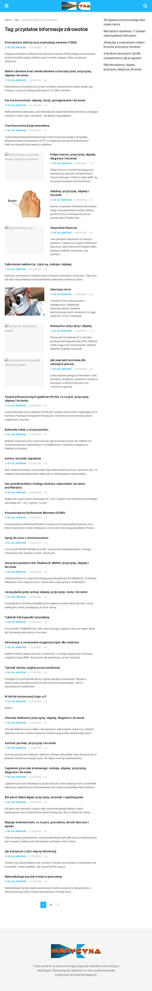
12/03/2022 (35, 856)
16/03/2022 (35, 701)
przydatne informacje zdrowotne (39, 20)
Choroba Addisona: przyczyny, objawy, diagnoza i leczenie (44, 718)
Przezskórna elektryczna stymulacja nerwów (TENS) (41, 42)
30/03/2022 (35, 130)
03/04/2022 (35, 47)
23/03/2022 (35, 406)
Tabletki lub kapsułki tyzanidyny (27, 617)
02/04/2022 (35, 80)
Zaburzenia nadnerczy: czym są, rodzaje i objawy (38, 264)
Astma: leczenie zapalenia (23, 458)
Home (8, 20)
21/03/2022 (35, 434)
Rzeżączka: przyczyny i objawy (71, 326)
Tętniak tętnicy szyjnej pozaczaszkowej (32, 667)
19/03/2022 (35, 543)
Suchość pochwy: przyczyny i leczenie (30, 743)
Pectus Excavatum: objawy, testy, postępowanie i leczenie (45, 100)
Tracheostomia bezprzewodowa (27, 125)
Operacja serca (60, 289)
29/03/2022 (81, 163)
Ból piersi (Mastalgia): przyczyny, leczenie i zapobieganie (44, 797)
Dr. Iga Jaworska (17, 47)
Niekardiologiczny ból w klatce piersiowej (33, 876)
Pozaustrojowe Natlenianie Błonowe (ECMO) (35, 513)
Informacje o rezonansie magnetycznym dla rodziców (42, 642)
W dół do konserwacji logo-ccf (25, 696)
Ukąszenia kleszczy (63, 228)
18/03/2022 (35, 597)
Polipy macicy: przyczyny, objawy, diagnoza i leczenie (73, 156)
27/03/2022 (35, 269)
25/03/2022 (81, 331)
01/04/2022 (35, 105)
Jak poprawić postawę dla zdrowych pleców (67, 362)
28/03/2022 (81, 233)
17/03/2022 (35, 647)
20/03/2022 (35, 492)
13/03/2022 (35, 802)
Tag (16, 20)
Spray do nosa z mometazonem (26, 538)
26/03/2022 (81, 294)
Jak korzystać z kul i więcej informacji (30, 851)
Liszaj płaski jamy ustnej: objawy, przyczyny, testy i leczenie (46, 592)
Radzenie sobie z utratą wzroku (26, 429)
